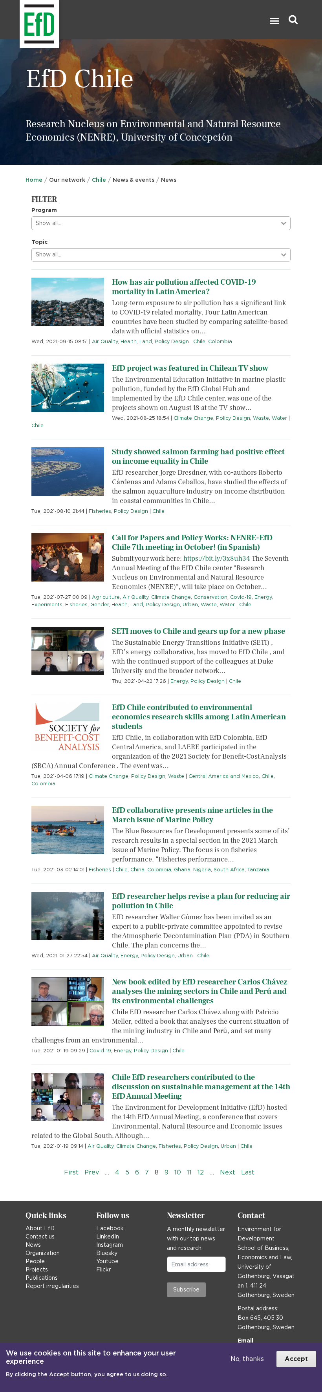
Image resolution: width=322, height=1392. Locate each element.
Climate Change (193, 418)
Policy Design (172, 341)
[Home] (21, 20)
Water (279, 418)
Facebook (110, 1228)
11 (189, 1172)
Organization (43, 1253)
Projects (37, 1269)
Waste (261, 418)
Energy (263, 597)
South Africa (229, 870)
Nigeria (202, 870)
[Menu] (274, 22)
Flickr (103, 1269)
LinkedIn (107, 1236)
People (35, 1261)
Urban (190, 604)
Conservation (210, 597)
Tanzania (258, 870)
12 (201, 1172)
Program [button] (44, 210)
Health (129, 341)
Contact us (40, 1236)
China (137, 870)
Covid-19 (241, 597)
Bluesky (106, 1253)
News (33, 1245)
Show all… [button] (48, 223)
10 (177, 1172)
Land (145, 341)
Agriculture (106, 597)
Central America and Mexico (223, 776)
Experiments (46, 604)
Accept (296, 1359)
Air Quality (105, 341)
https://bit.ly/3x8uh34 (216, 558)
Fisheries (100, 511)
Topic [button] (39, 242)
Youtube (107, 1261)
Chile (99, 180)
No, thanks (247, 1359)
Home (34, 180)
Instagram (109, 1245)
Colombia (220, 341)
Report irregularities (52, 1286)
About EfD (40, 1228)
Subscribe (186, 1289)
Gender (99, 604)
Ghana (182, 870)
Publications (42, 1278)
